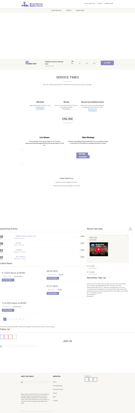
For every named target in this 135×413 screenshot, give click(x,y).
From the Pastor (18, 276)
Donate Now (109, 3)
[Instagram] (6, 337)
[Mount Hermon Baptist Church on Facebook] (87, 379)
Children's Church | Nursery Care (26, 236)
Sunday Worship (57, 385)
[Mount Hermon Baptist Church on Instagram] (91, 379)
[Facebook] (2, 337)
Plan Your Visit (90, 3)
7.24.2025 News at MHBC (14, 303)
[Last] (26, 319)
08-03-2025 (52, 271)
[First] (1, 319)
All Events (107, 63)
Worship (18, 243)
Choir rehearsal (20, 257)
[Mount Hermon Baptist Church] (35, 4)
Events (100, 3)
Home (54, 382)
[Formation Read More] (77, 159)
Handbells (19, 250)
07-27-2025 (52, 286)
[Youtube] (10, 337)
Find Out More (40, 109)
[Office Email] (15, 337)
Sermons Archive (58, 389)
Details (82, 236)
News (54, 397)
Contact (55, 400)
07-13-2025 (91, 272)
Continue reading (7, 280)
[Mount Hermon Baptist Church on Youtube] (95, 379)
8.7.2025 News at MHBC (13, 273)
